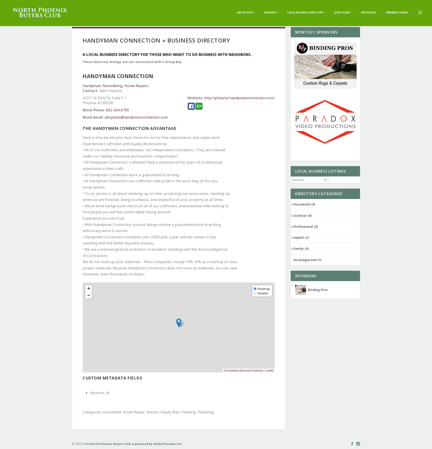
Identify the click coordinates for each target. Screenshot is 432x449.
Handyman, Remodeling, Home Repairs (115, 85)
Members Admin (397, 12)
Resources (368, 12)
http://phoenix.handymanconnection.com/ (239, 97)
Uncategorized (307, 260)
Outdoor (302, 215)
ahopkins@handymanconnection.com (136, 117)
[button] (179, 322)
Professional (305, 226)
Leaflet (269, 370)
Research (270, 12)
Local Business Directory (305, 12)
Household (304, 204)
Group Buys (245, 12)
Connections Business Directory (243, 370)
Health (301, 237)
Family (300, 248)
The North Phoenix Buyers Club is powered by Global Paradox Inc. (133, 444)
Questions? (342, 12)
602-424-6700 (117, 110)
